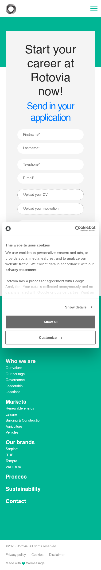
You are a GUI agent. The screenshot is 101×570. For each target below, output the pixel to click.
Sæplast (12, 449)
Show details (75, 307)
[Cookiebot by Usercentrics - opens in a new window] (75, 229)
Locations (13, 392)
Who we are (21, 361)
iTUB (9, 455)
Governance (15, 380)
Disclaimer (57, 555)
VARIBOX (13, 467)
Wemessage (35, 563)
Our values (14, 368)
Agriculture (14, 426)
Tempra (11, 461)
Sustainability (23, 489)
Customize (48, 337)
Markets (16, 402)
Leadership (14, 386)
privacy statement (21, 269)
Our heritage (15, 374)
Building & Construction (23, 420)
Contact (16, 501)
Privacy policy (16, 555)
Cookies (37, 555)
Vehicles (12, 432)
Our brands (20, 442)
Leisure (11, 414)
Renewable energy (20, 408)
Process (16, 477)
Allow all (50, 322)
